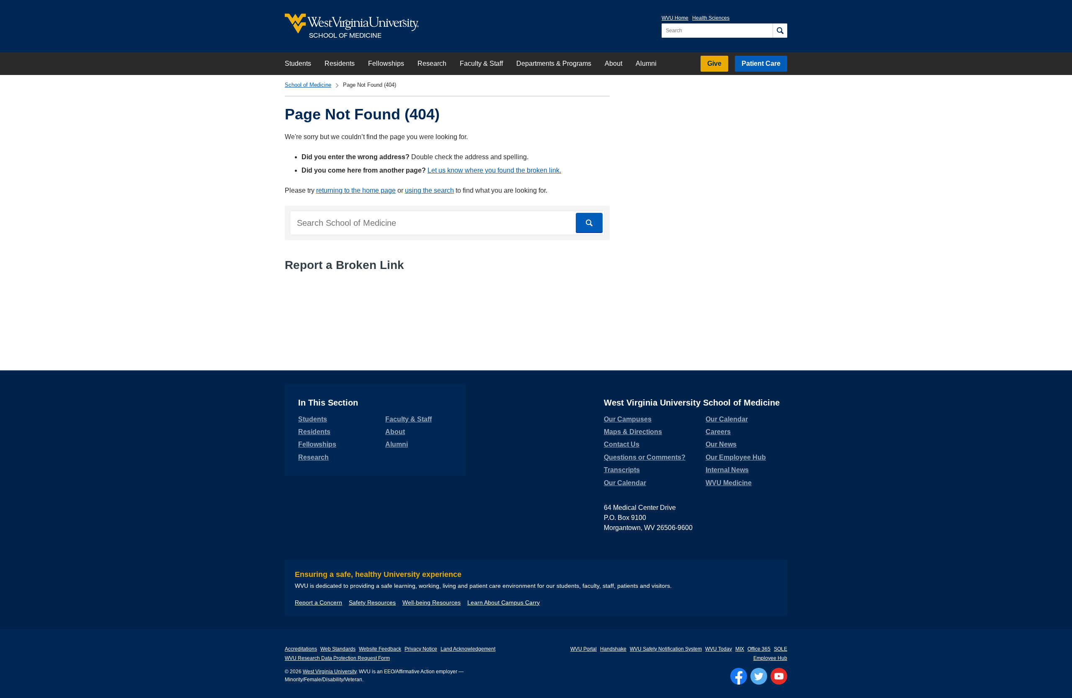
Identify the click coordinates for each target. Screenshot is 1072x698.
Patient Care (761, 63)
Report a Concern (318, 602)
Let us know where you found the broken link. (494, 170)
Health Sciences (710, 18)
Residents (340, 63)
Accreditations (301, 649)
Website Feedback (380, 649)
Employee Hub (770, 658)
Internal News (727, 469)
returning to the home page (356, 190)
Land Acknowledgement (468, 649)
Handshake (613, 649)
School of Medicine (308, 85)
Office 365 (758, 649)
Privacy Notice (421, 649)
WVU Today (718, 649)
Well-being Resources (431, 602)
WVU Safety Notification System (666, 649)
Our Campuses (628, 419)
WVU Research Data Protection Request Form (337, 658)
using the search (429, 190)
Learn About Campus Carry (503, 602)
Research (431, 63)
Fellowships (386, 63)
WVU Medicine (729, 482)
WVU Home (675, 18)
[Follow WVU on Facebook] (738, 676)
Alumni (646, 63)
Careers (718, 431)
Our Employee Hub (736, 457)
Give (714, 63)
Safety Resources (372, 602)
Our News (721, 444)
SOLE (780, 649)
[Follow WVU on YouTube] (778, 676)
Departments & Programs (553, 63)
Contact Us (621, 444)
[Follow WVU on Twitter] (758, 676)
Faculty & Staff (481, 63)
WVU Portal (583, 649)
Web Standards (338, 649)
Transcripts (622, 469)
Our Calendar (625, 482)
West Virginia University (329, 672)
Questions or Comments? (644, 457)
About (613, 63)
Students (298, 63)
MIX (739, 649)
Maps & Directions (633, 431)
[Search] (780, 30)
